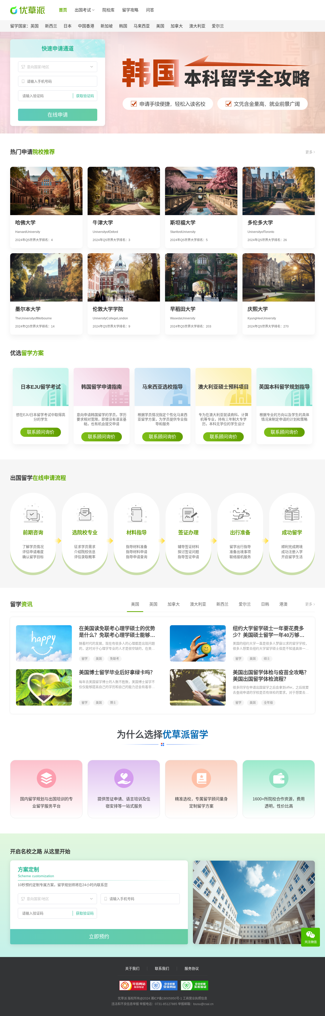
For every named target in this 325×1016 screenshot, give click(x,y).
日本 (67, 26)
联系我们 (162, 968)
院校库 (108, 10)
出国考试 (83, 10)
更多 (309, 152)
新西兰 (51, 26)
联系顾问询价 (40, 432)
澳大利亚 (197, 26)
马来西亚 (142, 26)
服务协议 (192, 968)
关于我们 (132, 968)
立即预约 (99, 936)
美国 (160, 26)
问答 (150, 10)
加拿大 (177, 26)
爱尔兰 (218, 26)
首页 (63, 10)
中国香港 (86, 26)
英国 (34, 26)
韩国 (123, 26)
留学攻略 (130, 10)
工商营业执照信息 (195, 998)
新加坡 (107, 26)
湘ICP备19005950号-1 (166, 998)
